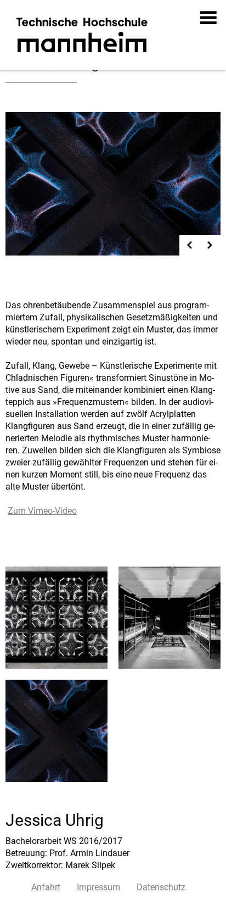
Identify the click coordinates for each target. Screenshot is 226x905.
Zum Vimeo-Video (42, 511)
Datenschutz (161, 887)
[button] (209, 17)
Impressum (98, 887)
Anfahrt (45, 887)
